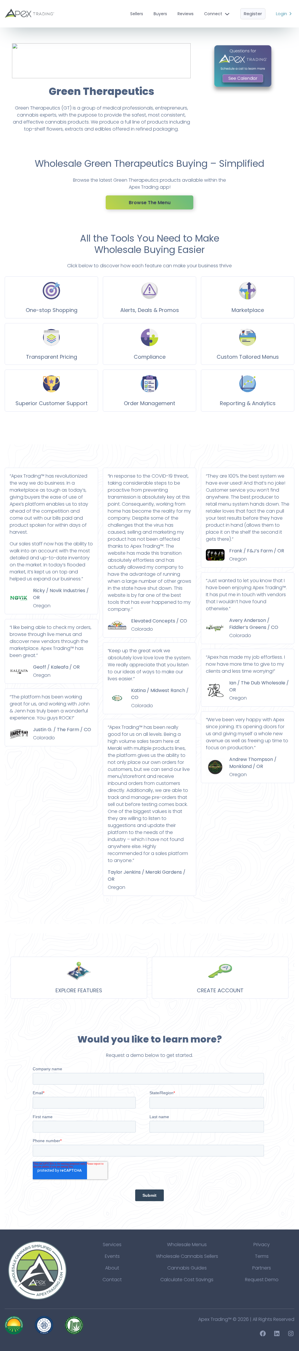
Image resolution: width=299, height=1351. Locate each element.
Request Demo (262, 1279)
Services (112, 1244)
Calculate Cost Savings (186, 1279)
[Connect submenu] (227, 13)
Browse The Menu (150, 202)
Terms (262, 1256)
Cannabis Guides (187, 1268)
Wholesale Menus (187, 1244)
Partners (261, 1268)
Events (112, 1256)
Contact (112, 1279)
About (112, 1268)
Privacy (261, 1244)
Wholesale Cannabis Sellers (187, 1256)
